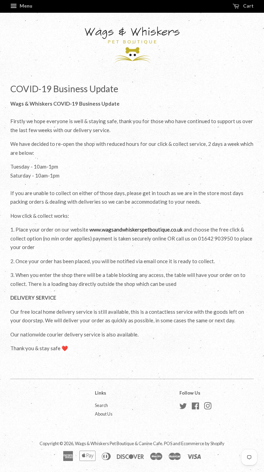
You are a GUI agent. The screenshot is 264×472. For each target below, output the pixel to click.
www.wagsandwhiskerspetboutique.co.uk (136, 229)
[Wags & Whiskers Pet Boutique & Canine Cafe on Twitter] (183, 407)
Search (101, 405)
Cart (248, 6)
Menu (25, 6)
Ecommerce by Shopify (202, 443)
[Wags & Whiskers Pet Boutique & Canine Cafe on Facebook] (195, 407)
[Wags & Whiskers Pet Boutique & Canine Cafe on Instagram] (207, 407)
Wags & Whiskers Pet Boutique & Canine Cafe (118, 443)
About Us (103, 414)
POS (168, 443)
